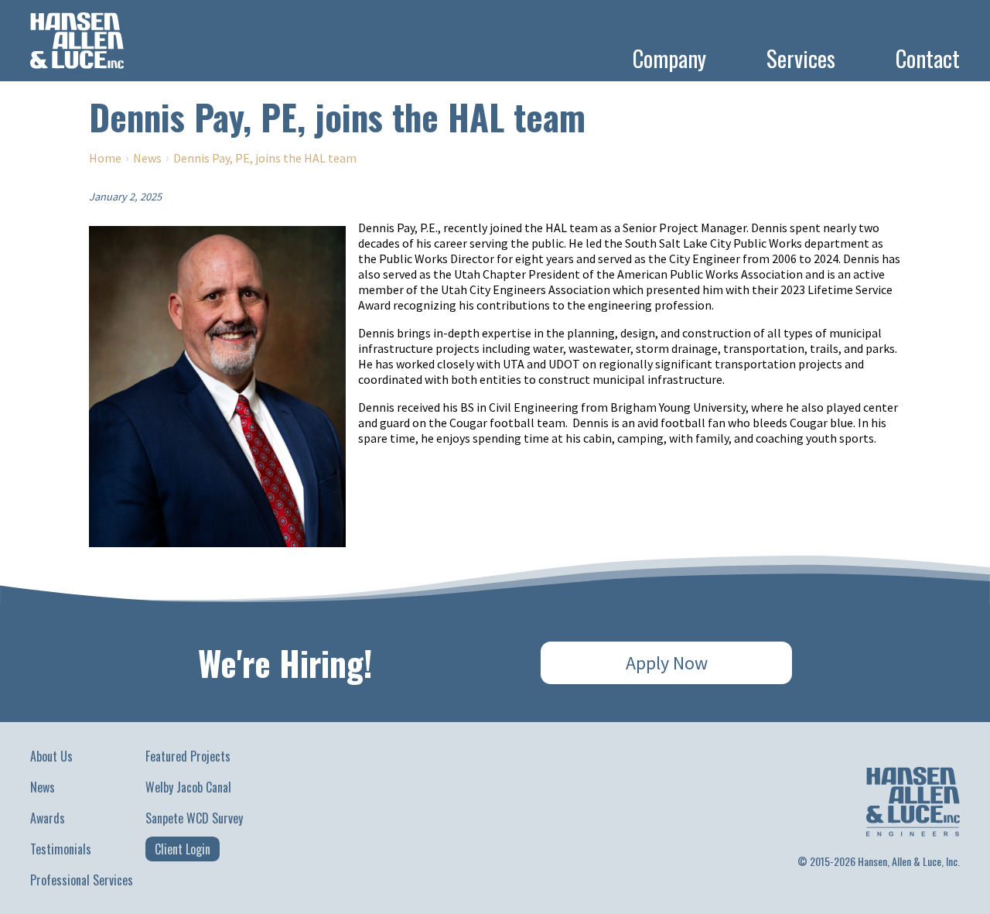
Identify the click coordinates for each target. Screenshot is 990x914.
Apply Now (667, 663)
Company (669, 58)
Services (800, 58)
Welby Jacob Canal (188, 787)
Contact (928, 58)
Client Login (182, 849)
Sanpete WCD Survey (194, 818)
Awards (47, 818)
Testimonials (60, 849)
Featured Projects (187, 756)
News (147, 158)
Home (105, 158)
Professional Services (81, 880)
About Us (51, 756)
